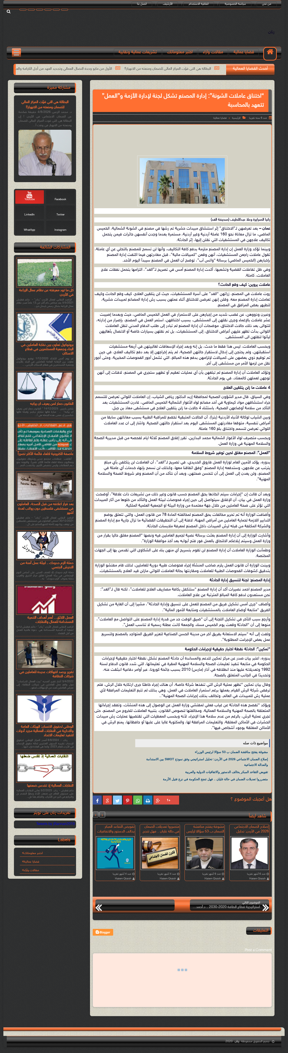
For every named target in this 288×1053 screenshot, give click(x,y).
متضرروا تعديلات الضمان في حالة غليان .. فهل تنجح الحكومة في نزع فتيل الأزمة (215, 779)
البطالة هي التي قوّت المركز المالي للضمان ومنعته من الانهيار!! (45, 104)
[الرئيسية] (270, 53)
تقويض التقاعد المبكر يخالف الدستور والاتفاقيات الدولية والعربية (226, 772)
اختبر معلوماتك (180, 52)
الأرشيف (168, 4)
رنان (271, 32)
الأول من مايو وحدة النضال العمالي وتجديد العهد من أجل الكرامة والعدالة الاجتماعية (112, 69)
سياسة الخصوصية (235, 4)
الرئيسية (236, 118)
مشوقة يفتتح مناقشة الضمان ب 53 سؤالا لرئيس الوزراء (231, 752)
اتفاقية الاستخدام (199, 4)
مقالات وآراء (213, 52)
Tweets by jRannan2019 (55, 824)
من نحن (266, 4)
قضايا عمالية (244, 52)
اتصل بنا (142, 4)
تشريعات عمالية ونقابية (138, 52)
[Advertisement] (182, 139)
